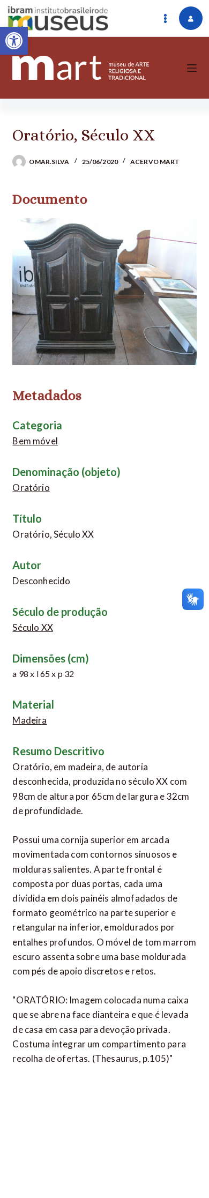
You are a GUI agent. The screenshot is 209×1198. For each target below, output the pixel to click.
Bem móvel (35, 441)
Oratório (30, 487)
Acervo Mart (155, 162)
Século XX (32, 627)
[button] (14, 41)
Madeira (29, 720)
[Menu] (192, 68)
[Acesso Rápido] (165, 18)
